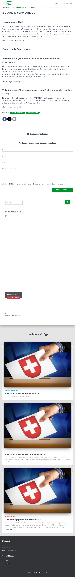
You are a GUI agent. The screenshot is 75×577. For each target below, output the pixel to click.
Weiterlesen (9, 529)
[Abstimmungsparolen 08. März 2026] (37, 364)
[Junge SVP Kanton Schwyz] (7, 3)
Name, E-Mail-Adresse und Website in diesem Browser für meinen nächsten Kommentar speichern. (35, 184)
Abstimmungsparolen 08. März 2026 (22, 393)
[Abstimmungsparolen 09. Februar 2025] (37, 490)
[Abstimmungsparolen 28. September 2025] (37, 425)
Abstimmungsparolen (17, 112)
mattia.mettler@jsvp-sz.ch (12, 315)
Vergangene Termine (32, 112)
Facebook (7, 560)
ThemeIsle (44, 572)
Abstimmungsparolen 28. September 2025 (25, 454)
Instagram (7, 563)
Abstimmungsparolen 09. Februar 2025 (23, 519)
